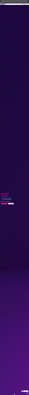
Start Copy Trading (4, 203)
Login (22, 4)
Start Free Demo (11, 203)
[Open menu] (28, 4)
